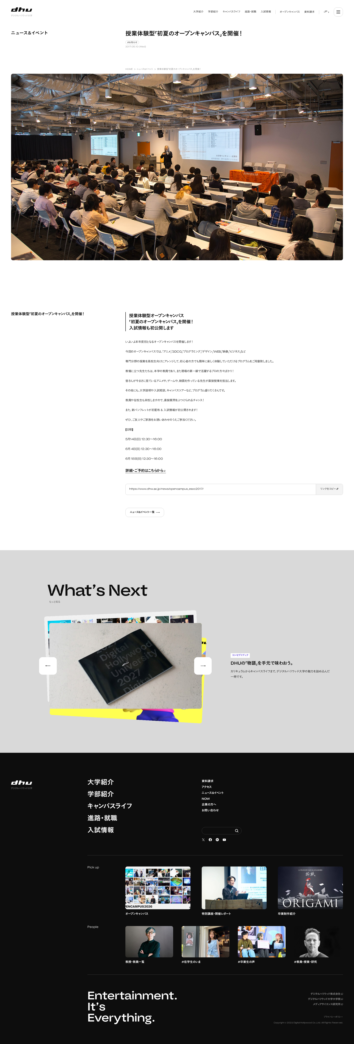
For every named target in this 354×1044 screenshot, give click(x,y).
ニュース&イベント (213, 793)
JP (325, 12)
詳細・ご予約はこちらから (145, 471)
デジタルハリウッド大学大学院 (325, 999)
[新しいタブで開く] (203, 839)
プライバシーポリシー (333, 1017)
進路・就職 (102, 819)
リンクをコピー (328, 489)
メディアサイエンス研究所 (328, 1004)
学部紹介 (100, 795)
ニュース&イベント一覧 (142, 512)
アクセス (207, 787)
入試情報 (100, 831)
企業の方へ (209, 804)
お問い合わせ (210, 810)
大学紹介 (100, 783)
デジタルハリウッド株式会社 (326, 994)
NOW (206, 799)
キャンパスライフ (109, 807)
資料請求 (208, 781)
